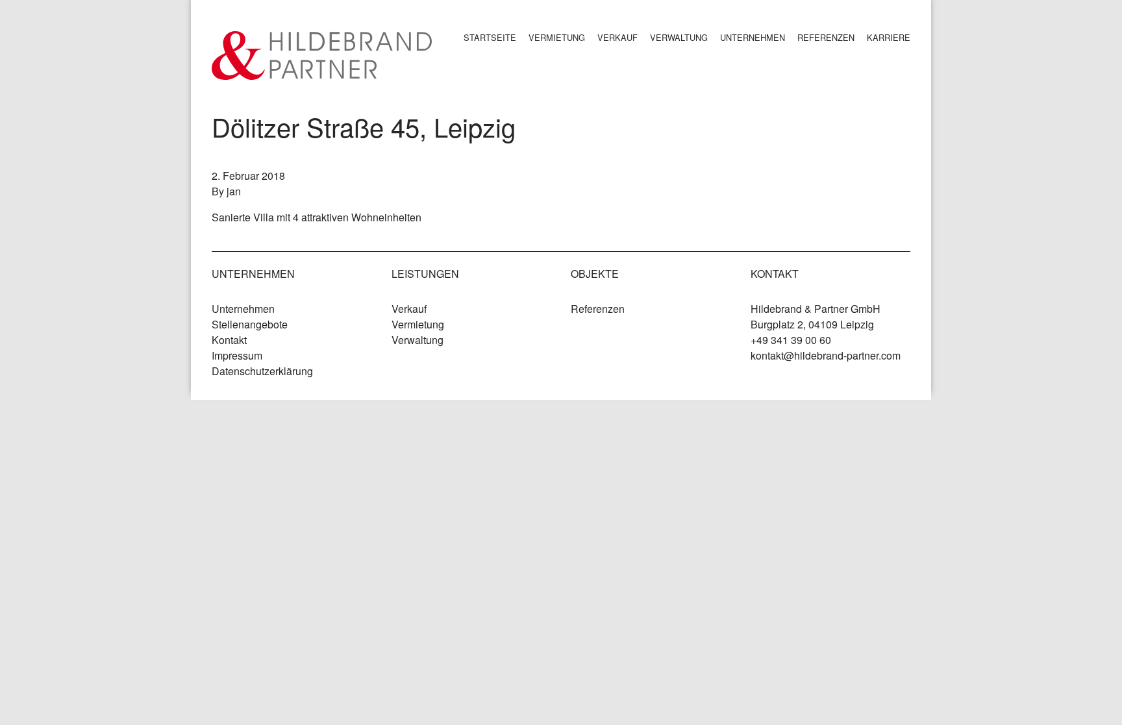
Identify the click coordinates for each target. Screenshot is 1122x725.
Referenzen (825, 37)
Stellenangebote (250, 324)
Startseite (490, 37)
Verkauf (617, 37)
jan (234, 191)
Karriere (888, 37)
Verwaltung (679, 37)
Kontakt (229, 339)
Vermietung (557, 37)
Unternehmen (752, 37)
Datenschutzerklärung (262, 370)
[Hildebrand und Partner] (322, 55)
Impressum (237, 355)
